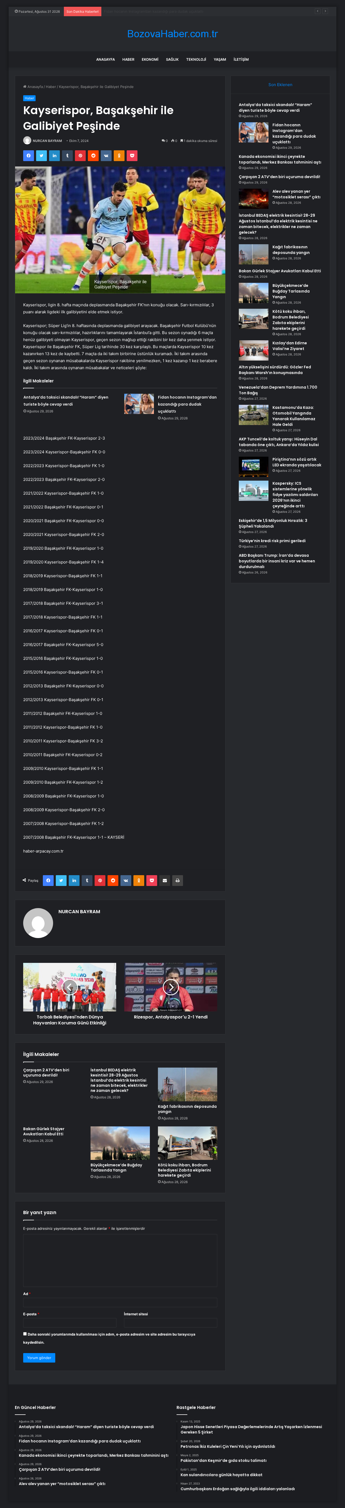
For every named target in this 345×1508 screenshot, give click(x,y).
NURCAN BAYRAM (47, 141)
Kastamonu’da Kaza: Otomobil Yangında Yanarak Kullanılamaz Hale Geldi (293, 416)
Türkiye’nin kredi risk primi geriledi (272, 541)
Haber (128, 59)
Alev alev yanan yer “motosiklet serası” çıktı (296, 194)
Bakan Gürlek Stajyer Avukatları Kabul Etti (43, 1131)
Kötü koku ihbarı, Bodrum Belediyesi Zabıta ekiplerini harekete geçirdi (184, 1170)
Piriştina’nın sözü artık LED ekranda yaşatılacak (296, 462)
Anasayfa (105, 59)
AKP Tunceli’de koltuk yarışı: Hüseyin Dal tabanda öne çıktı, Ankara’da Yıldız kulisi (279, 441)
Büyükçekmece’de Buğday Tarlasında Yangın (116, 1167)
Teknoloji (196, 59)
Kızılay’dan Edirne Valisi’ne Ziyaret (289, 345)
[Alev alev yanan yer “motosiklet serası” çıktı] (253, 199)
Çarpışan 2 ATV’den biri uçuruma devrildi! (46, 1072)
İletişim (241, 59)
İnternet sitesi (136, 1314)
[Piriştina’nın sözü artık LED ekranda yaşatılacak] (253, 467)
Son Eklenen (280, 84)
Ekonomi (150, 59)
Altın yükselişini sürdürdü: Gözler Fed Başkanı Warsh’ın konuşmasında (275, 369)
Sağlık (172, 59)
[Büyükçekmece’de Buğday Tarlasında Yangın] (120, 1143)
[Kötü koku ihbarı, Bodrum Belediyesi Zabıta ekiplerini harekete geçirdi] (187, 1143)
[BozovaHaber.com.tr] (172, 33)
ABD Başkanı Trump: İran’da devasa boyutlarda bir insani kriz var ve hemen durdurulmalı (277, 561)
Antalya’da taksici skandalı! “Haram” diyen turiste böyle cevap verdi (275, 107)
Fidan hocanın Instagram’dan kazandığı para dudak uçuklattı (187, 404)
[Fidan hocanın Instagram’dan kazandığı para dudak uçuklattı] (139, 404)
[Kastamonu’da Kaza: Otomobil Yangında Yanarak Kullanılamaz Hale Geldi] (253, 415)
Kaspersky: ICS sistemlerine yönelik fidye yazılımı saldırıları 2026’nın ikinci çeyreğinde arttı (295, 495)
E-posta (31, 1314)
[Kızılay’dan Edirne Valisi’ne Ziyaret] (253, 350)
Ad (27, 1294)
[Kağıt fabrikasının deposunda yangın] (187, 1084)
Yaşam (220, 59)
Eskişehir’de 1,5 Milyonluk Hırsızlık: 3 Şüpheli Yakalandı (273, 523)
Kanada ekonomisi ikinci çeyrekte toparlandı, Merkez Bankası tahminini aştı (166, 11)
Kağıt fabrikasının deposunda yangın (187, 1109)
